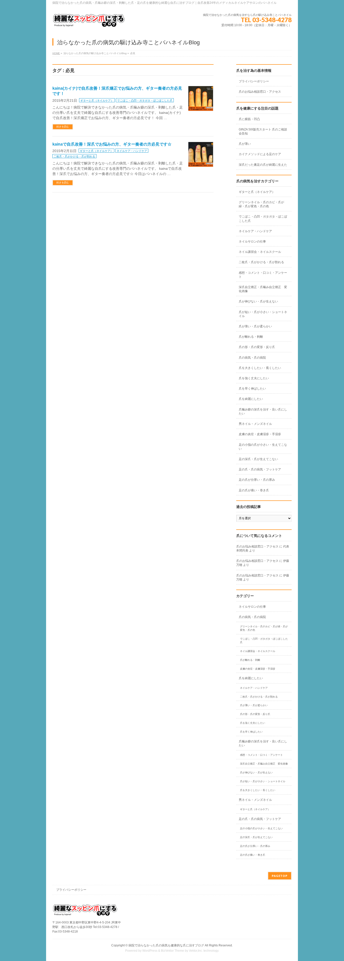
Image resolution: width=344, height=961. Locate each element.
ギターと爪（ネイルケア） (97, 100)
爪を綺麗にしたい (251, 399)
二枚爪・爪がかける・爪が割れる (74, 156)
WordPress (149, 950)
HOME (56, 53)
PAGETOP (280, 875)
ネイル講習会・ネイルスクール (260, 252)
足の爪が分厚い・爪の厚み (257, 480)
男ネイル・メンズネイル (255, 424)
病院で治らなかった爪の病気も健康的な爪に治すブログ (166, 945)
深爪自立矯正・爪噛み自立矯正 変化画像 (263, 289)
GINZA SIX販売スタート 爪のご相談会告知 (263, 131)
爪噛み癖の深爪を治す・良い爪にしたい (263, 411)
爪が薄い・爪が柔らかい (255, 326)
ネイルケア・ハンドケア (132, 150)
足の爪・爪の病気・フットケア (260, 469)
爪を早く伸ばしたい (252, 388)
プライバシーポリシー (254, 81)
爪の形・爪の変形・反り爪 (257, 347)
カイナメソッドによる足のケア (260, 154)
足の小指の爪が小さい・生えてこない (263, 447)
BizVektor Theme (172, 950)
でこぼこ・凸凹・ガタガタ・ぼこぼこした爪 (145, 100)
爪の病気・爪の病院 (252, 357)
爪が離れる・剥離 (251, 336)
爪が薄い (245, 144)
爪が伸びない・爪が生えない (258, 301)
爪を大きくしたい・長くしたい (260, 368)
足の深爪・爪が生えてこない (258, 459)
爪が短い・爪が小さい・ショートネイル (263, 314)
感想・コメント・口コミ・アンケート (263, 275)
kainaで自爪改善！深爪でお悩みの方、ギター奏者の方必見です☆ (111, 144)
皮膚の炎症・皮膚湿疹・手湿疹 (260, 434)
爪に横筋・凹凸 (249, 119)
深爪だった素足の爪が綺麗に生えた (263, 164)
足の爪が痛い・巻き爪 (254, 490)
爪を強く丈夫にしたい (254, 378)
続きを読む (62, 126)
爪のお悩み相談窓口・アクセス (260, 91)
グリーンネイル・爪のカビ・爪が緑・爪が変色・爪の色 (261, 204)
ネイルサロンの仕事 (252, 241)
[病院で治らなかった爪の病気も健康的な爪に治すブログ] (88, 22)
